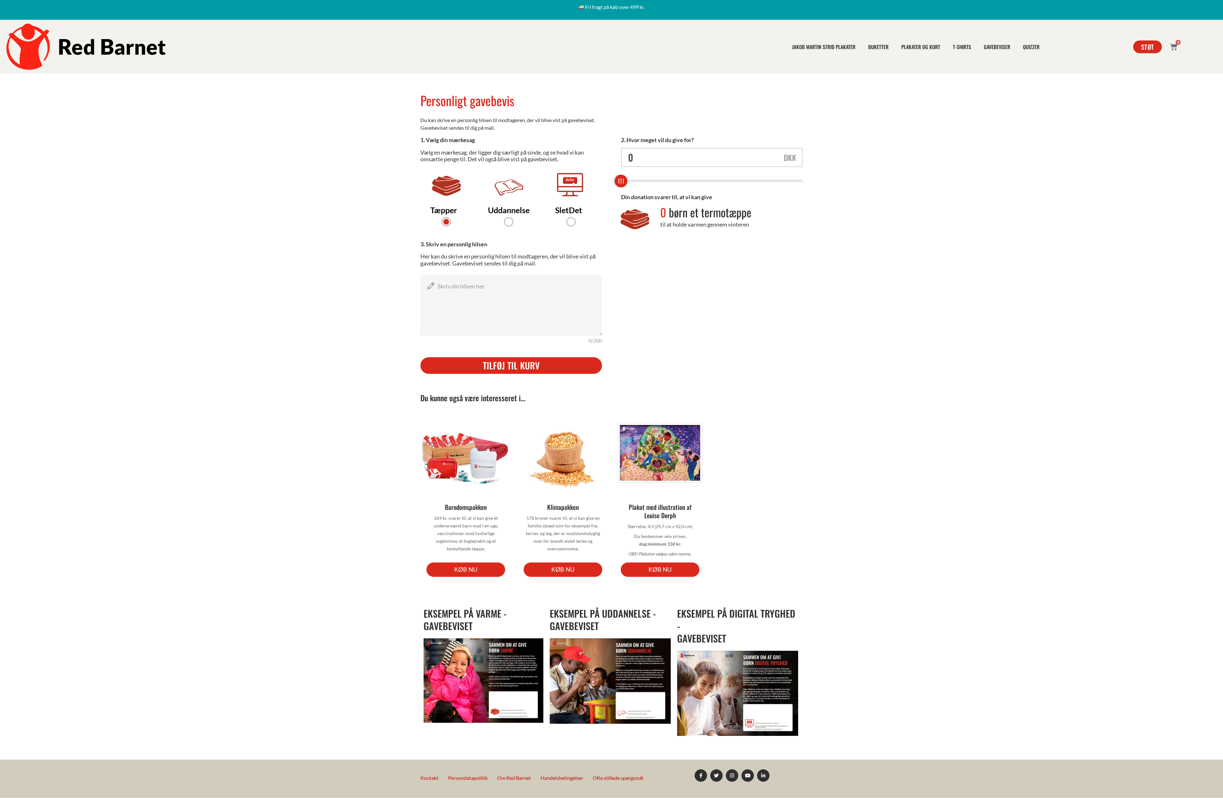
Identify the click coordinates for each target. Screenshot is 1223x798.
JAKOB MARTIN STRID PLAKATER (823, 47)
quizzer (1031, 47)
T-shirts (962, 47)
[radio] (446, 200)
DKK (790, 157)
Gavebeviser (997, 47)
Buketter (878, 47)
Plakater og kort (920, 47)
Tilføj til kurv (511, 365)
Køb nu (465, 569)
